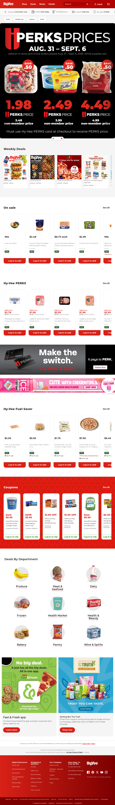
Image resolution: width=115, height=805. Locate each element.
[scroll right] (109, 80)
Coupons (32, 19)
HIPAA (71, 799)
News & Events (54, 779)
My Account (16, 773)
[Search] (87, 4)
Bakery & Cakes (36, 778)
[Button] (53, 138)
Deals (8, 19)
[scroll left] (5, 80)
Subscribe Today (88, 744)
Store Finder (16, 786)
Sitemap (8, 799)
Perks (42, 19)
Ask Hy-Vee (15, 765)
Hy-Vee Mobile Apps (74, 774)
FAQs (51, 783)
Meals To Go (34, 770)
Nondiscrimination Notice (64, 803)
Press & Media (16, 783)
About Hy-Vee (54, 765)
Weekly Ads (19, 19)
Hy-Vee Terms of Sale (74, 752)
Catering (33, 786)
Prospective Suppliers (40, 803)
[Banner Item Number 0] (59, 138)
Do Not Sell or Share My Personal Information (34, 799)
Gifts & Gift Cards (36, 782)
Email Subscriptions (18, 769)
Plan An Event (35, 790)
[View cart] (108, 4)
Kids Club (71, 778)
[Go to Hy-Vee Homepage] (9, 4)
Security (53, 799)
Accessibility (78, 803)
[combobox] (76, 4)
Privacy (15, 799)
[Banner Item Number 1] (61, 138)
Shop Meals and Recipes (75, 770)
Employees (104, 799)
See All (106, 208)
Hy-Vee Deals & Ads (74, 767)
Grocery (33, 767)
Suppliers (51, 803)
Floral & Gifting (36, 774)
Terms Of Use (62, 799)
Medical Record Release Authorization (87, 799)
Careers (52, 775)
